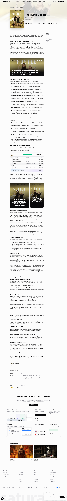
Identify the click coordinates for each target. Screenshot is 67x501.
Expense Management (7, 470)
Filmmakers (48, 44)
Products (17, 1)
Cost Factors (48, 35)
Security (51, 483)
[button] (19, 160)
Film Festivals (52, 477)
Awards (47, 40)
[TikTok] (35, 487)
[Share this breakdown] (42, 154)
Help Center (36, 481)
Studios (20, 479)
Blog (35, 470)
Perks (4, 477)
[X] (36, 487)
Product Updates (37, 479)
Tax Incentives (52, 474)
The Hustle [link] (22, 7)
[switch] (44, 431)
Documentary (21, 474)
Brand (35, 472)
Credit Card (5, 472)
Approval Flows (52, 481)
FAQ (47, 42)
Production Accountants (23, 477)
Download (26, 206)
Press (35, 477)
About (35, 468)
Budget (47, 34)
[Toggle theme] (45, 488)
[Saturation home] (6, 1)
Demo (44, 1)
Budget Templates (53, 470)
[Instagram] (29, 487)
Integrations (52, 479)
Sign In (56, 1)
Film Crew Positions (53, 472)
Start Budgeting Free (32, 404)
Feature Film (21, 468)
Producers (20, 476)
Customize (57, 497)
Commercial (21, 472)
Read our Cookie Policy (51, 495)
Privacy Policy (53, 487)
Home (11, 7)
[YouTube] (28, 487)
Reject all (52, 497)
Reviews (47, 41)
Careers (35, 474)
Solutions (23, 1)
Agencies (20, 481)
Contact (35, 476)
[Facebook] (33, 487)
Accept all (62, 497)
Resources (29, 1)
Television (20, 470)
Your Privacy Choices (61, 487)
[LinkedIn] (31, 487)
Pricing (40, 1)
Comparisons (52, 468)
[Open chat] (2, 498)
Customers (35, 1)
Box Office (48, 38)
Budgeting (5, 468)
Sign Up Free (61, 1)
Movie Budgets (15, 7)
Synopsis (47, 33)
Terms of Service (48, 487)
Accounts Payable (6, 474)
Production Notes (49, 39)
